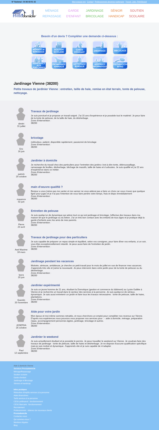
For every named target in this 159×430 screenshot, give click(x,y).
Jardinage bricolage (95, 13)
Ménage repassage (52, 13)
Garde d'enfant (73, 13)
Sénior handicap (116, 13)
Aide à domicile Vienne (23, 366)
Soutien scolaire (137, 13)
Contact (90, 2)
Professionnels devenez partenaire (109, 2)
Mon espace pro (79, 2)
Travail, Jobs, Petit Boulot (136, 2)
